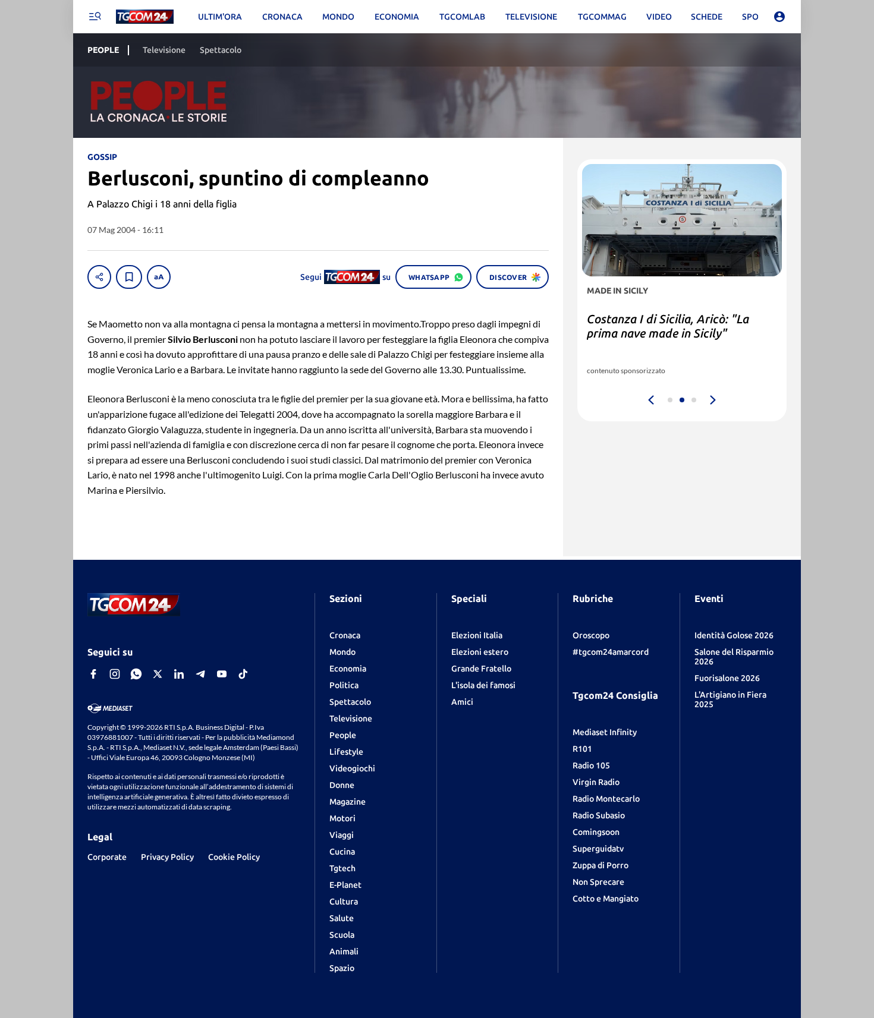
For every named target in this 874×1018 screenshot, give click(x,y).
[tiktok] (243, 674)
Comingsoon (596, 832)
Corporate (107, 857)
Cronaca (344, 635)
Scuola (341, 935)
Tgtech (342, 868)
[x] (158, 674)
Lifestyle (346, 752)
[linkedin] (179, 674)
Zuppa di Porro (600, 865)
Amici (462, 702)
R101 (582, 749)
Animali (344, 951)
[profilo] (779, 17)
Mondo (342, 652)
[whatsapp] (136, 674)
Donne (341, 785)
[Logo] (145, 17)
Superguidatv (598, 848)
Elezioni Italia (476, 635)
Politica (344, 685)
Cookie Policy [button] (234, 857)
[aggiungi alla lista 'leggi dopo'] (129, 277)
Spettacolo (350, 702)
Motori (342, 818)
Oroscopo (591, 635)
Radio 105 (591, 765)
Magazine (347, 801)
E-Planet (345, 885)
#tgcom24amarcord (611, 652)
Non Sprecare (598, 882)
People (342, 735)
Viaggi (341, 835)
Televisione (350, 718)
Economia (347, 668)
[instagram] (115, 674)
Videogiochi (352, 768)
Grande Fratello (481, 668)
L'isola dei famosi (483, 685)
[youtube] (222, 674)
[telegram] (200, 674)
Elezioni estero (479, 652)
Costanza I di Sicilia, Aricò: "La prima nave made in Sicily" (668, 326)
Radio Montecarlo (606, 798)
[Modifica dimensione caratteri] (159, 277)
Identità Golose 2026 (734, 635)
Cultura (343, 901)
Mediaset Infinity (605, 732)
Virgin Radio (596, 782)
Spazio (341, 968)
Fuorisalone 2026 (727, 678)
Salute (341, 918)
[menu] (94, 17)
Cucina (342, 851)
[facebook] (93, 674)
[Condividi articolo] (99, 277)
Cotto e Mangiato (606, 898)
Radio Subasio (599, 815)
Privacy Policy (167, 857)
